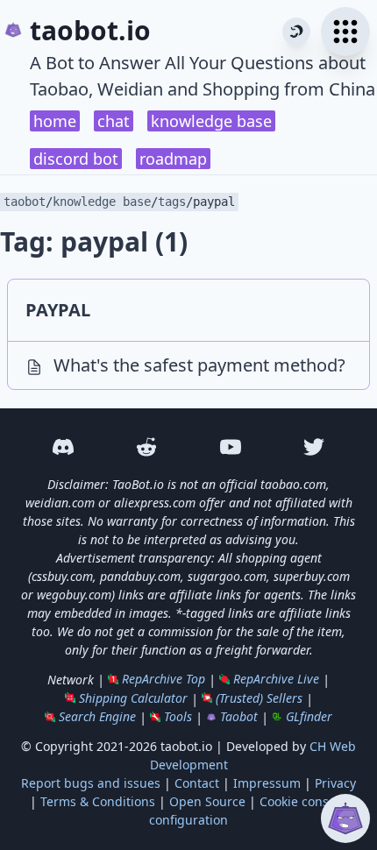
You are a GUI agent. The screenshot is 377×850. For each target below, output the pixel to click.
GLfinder (309, 716)
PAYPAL (57, 310)
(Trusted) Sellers (259, 698)
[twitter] (315, 446)
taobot (25, 202)
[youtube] (230, 446)
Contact (196, 783)
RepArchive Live (276, 678)
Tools (178, 716)
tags (172, 202)
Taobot (239, 716)
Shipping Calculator (133, 698)
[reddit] (147, 446)
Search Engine (97, 716)
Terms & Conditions (97, 801)
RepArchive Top (163, 678)
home (54, 120)
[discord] (63, 446)
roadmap (173, 158)
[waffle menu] (345, 31)
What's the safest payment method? (199, 365)
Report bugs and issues (90, 783)
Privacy (335, 783)
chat (113, 120)
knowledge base (211, 120)
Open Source (207, 801)
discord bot (75, 158)
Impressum (267, 783)
